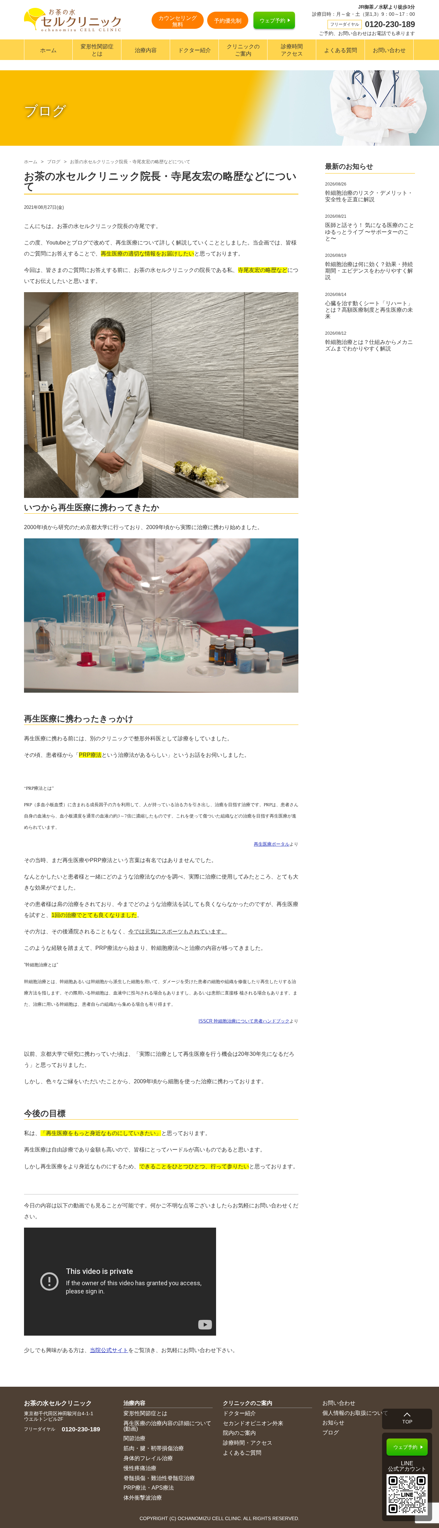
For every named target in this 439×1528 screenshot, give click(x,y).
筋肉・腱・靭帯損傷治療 (153, 1448)
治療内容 (146, 50)
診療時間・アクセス (247, 1443)
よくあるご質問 (242, 1453)
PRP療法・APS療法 (148, 1488)
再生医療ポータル (271, 844)
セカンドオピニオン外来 (253, 1423)
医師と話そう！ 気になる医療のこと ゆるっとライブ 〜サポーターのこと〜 (369, 231)
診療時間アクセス (292, 50)
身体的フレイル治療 (148, 1458)
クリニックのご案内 (243, 50)
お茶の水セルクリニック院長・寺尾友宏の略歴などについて (130, 161)
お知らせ (333, 1422)
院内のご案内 (239, 1433)
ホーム (48, 50)
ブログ (53, 161)
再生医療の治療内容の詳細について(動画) (167, 1426)
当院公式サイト (109, 1350)
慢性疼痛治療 (139, 1468)
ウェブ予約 (272, 20)
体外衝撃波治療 (142, 1498)
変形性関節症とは (97, 50)
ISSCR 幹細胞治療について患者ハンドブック (244, 1021)
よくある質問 (340, 50)
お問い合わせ (389, 50)
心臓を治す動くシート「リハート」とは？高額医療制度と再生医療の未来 (369, 309)
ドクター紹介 (194, 50)
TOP (407, 1421)
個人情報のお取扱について (355, 1413)
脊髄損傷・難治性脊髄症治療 (159, 1478)
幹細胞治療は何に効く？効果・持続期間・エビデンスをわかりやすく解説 (369, 270)
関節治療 (134, 1438)
